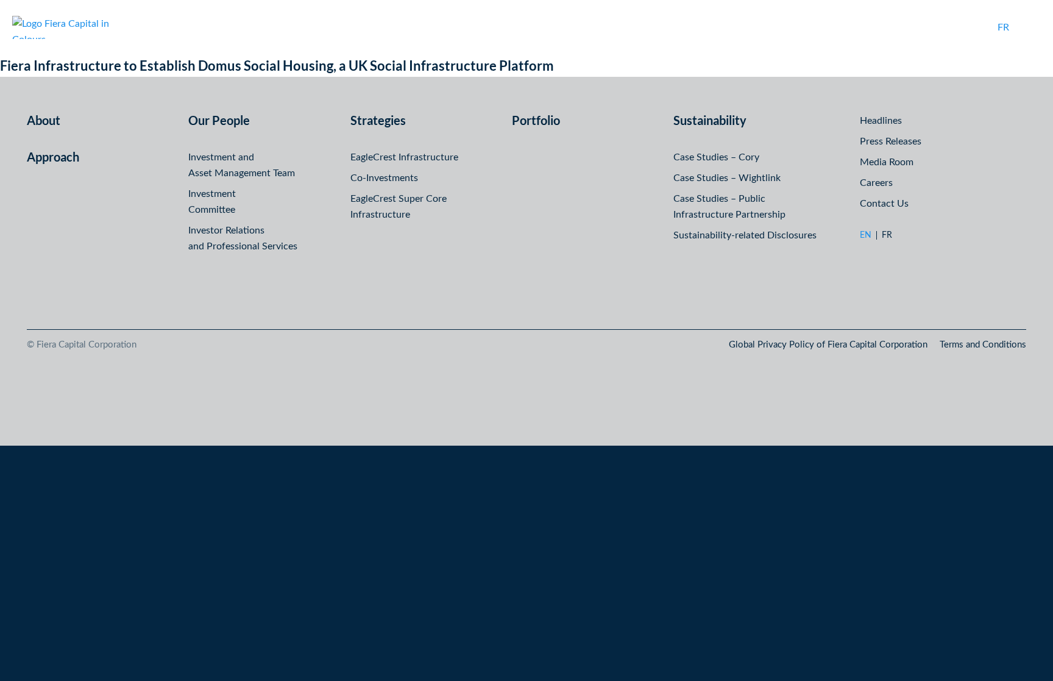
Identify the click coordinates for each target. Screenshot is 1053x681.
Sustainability (709, 120)
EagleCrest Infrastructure (404, 157)
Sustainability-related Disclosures (745, 235)
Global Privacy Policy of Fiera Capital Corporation (828, 344)
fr (1003, 27)
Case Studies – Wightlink (727, 178)
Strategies (378, 120)
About (43, 120)
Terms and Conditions (983, 344)
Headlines (881, 121)
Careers (876, 183)
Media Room (886, 162)
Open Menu (1031, 27)
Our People (219, 120)
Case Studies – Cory (716, 157)
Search (975, 27)
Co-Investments (384, 178)
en (865, 235)
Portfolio (536, 120)
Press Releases (890, 141)
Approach (53, 156)
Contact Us (884, 204)
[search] (976, 27)
